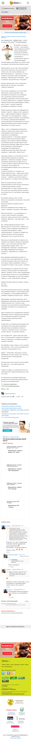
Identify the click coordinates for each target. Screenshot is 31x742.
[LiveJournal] (5, 673)
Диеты (8, 664)
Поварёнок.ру (22, 712)
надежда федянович (10, 393)
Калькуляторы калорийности (23, 8)
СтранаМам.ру (11, 712)
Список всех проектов (15, 737)
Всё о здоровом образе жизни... (12, 386)
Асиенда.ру (21, 721)
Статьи (12, 664)
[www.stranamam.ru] (11, 711)
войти (4, 613)
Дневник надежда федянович (9, 404)
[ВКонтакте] (8, 673)
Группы (22, 664)
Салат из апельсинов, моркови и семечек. (12, 408)
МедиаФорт (4, 685)
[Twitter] (3, 673)
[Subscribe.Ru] (14, 673)
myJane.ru (10, 721)
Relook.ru (15, 729)
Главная (3, 36)
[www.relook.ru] (15, 728)
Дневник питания (9, 8)
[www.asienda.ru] (20, 720)
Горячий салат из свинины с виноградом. (11, 406)
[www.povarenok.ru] (22, 711)
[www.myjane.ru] (10, 720)
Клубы (26, 664)
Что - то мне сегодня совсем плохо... (10, 417)
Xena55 (8, 525)
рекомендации (13, 384)
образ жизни (7, 384)
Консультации (8, 666)
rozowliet (8, 569)
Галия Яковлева (5, 689)
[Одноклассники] (11, 673)
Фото (3, 666)
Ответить (8, 551)
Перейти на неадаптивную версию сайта (15, 32)
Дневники (8, 36)
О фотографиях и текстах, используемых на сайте (13, 693)
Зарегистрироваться (8, 611)
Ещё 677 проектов (8, 443)
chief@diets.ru (13, 689)
